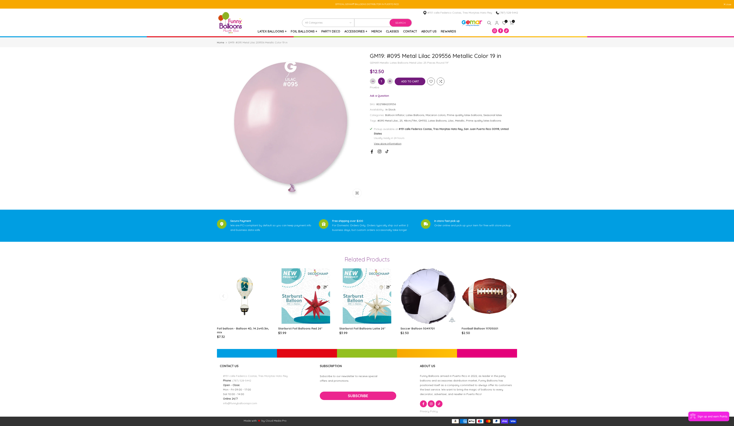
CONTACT (410, 31)
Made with (250, 420)
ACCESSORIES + (355, 31)
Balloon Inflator (394, 115)
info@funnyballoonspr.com (240, 403)
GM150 (422, 120)
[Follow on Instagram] (379, 151)
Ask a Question (379, 95)
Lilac (451, 120)
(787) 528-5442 (508, 12)
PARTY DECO (330, 31)
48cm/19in (410, 120)
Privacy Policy (429, 411)
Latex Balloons (415, 115)
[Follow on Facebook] (372, 152)
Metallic (460, 120)
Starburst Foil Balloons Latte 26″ (362, 328)
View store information (387, 143)
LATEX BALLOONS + (272, 31)
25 (401, 120)
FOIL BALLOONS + (304, 31)
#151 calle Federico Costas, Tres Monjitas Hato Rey (255, 376)
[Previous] (223, 296)
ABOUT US (429, 31)
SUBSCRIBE (358, 395)
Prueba (374, 87)
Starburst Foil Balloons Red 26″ (300, 328)
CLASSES (392, 31)
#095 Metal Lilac (388, 120)
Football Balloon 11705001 (480, 328)
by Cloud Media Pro (274, 420)
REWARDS (448, 31)
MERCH (376, 31)
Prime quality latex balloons (464, 115)
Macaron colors (436, 115)
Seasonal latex (492, 115)
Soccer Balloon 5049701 (417, 328)
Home (220, 42)
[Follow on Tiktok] (387, 151)
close (7, 4)
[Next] (510, 296)
